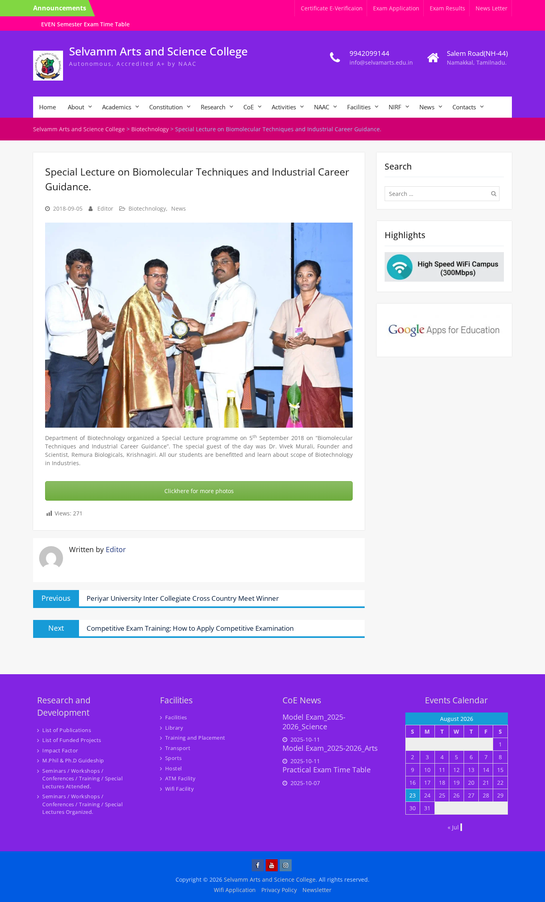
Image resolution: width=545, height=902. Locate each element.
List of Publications (66, 730)
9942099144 (369, 53)
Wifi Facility (179, 788)
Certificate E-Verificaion (332, 8)
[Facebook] (258, 865)
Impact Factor (60, 750)
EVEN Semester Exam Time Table (85, 24)
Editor (105, 208)
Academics (116, 107)
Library (174, 727)
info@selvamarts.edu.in (381, 62)
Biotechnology (147, 208)
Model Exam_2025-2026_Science (314, 721)
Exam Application (396, 8)
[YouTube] (272, 865)
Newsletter (317, 890)
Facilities (359, 107)
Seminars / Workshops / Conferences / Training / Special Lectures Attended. (82, 778)
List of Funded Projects (71, 740)
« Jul (453, 827)
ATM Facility (180, 778)
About (76, 107)
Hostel (173, 768)
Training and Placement (195, 737)
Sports (173, 758)
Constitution (166, 107)
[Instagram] (286, 865)
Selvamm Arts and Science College (158, 51)
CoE (248, 107)
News (426, 107)
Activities (284, 107)
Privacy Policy (279, 890)
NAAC (321, 107)
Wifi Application (235, 890)
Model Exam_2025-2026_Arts (330, 748)
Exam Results (447, 8)
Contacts (464, 107)
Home (47, 107)
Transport (178, 748)
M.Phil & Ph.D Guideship (73, 760)
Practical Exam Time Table (326, 769)
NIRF (395, 107)
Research (213, 107)
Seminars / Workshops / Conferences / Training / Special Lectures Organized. (82, 804)
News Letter (491, 8)
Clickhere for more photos (199, 491)
